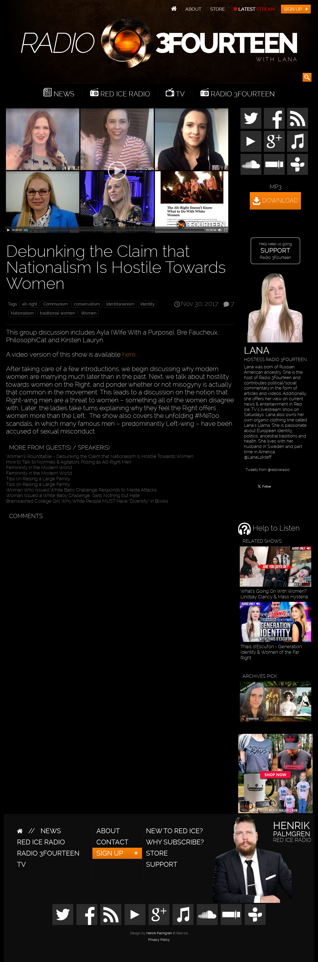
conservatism (87, 304)
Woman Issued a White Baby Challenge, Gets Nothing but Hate (73, 495)
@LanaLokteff (257, 457)
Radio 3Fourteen (242, 94)
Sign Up (293, 9)
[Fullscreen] (226, 230)
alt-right (29, 304)
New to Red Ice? (174, 831)
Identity (147, 304)
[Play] (8, 230)
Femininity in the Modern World (39, 467)
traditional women (57, 313)
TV (179, 94)
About (193, 9)
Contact (112, 842)
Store (217, 9)
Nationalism (22, 313)
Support (161, 864)
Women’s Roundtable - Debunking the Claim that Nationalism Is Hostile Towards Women (99, 456)
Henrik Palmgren (159, 933)
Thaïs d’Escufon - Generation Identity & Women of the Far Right (271, 652)
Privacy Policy (159, 940)
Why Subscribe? (175, 842)
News (63, 94)
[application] (117, 171)
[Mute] (220, 230)
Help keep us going (275, 251)
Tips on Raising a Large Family (38, 478)
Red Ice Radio (124, 94)
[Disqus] (119, 580)
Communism (55, 304)
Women (88, 313)
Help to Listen (275, 528)
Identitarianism (120, 304)
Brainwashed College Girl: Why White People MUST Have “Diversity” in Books (87, 501)
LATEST (256, 9)
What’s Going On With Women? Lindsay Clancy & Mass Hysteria (274, 594)
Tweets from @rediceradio (268, 469)
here (128, 354)
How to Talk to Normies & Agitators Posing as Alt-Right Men (68, 462)
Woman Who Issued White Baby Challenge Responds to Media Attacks (81, 490)
